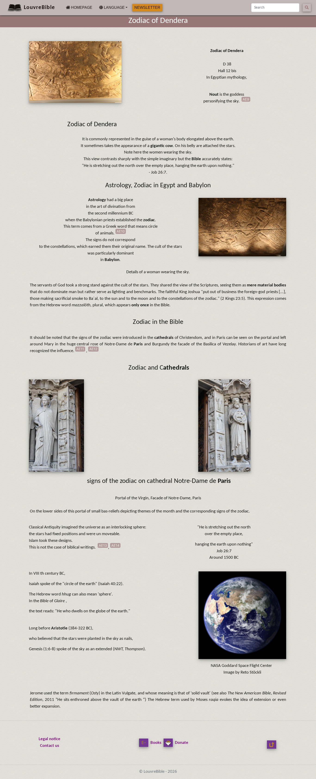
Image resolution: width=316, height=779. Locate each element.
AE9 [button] (246, 99)
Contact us (49, 746)
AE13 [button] (103, 545)
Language (114, 7)
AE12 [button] (93, 349)
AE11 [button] (80, 349)
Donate (181, 743)
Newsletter (147, 7)
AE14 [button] (115, 545)
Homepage (81, 7)
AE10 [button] (121, 231)
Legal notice (49, 739)
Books (155, 743)
